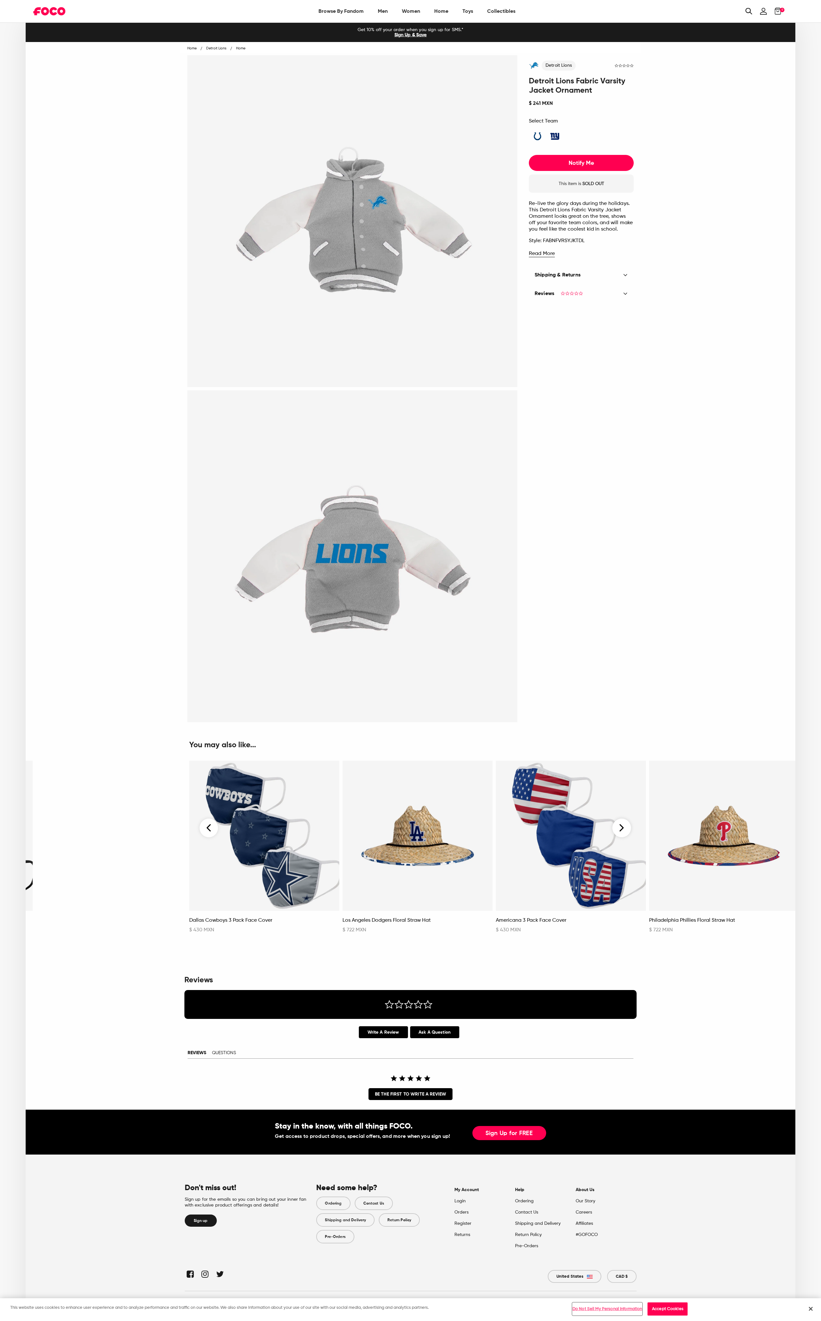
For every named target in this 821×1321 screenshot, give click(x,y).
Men (383, 11)
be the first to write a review (410, 1094)
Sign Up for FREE (509, 1133)
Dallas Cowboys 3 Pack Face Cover (230, 920)
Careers (584, 1212)
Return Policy (399, 1220)
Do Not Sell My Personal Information (607, 1309)
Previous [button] (209, 828)
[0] (776, 11)
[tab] (383, 1032)
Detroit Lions (559, 65)
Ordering (333, 1203)
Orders (461, 1212)
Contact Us (373, 1203)
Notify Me (581, 162)
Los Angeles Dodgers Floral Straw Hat (387, 920)
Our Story (585, 1201)
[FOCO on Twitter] (220, 1274)
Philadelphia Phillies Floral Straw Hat (692, 920)
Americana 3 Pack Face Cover (531, 920)
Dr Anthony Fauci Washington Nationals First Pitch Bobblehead (95, 923)
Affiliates (584, 1223)
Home (441, 11)
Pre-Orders (335, 1236)
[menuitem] (341, 11)
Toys (467, 11)
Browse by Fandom (341, 11)
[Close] (811, 1309)
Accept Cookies (667, 1309)
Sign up (201, 1220)
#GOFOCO (587, 1234)
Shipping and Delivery (345, 1220)
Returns (462, 1234)
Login (460, 1201)
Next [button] (622, 828)
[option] (410, 32)
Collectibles (501, 11)
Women (411, 11)
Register (462, 1223)
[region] (410, 1309)
